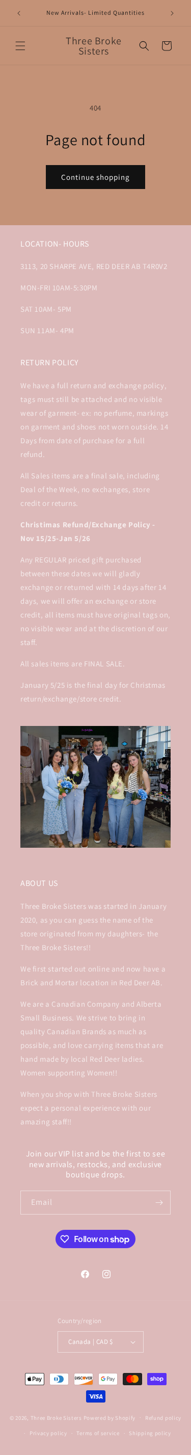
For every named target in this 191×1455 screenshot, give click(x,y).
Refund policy (163, 1417)
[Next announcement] (172, 13)
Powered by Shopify (110, 1417)
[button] (20, 46)
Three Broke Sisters (56, 1417)
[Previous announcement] (19, 13)
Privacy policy (48, 1433)
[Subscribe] (159, 1203)
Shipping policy (150, 1433)
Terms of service (97, 1433)
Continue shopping (95, 177)
